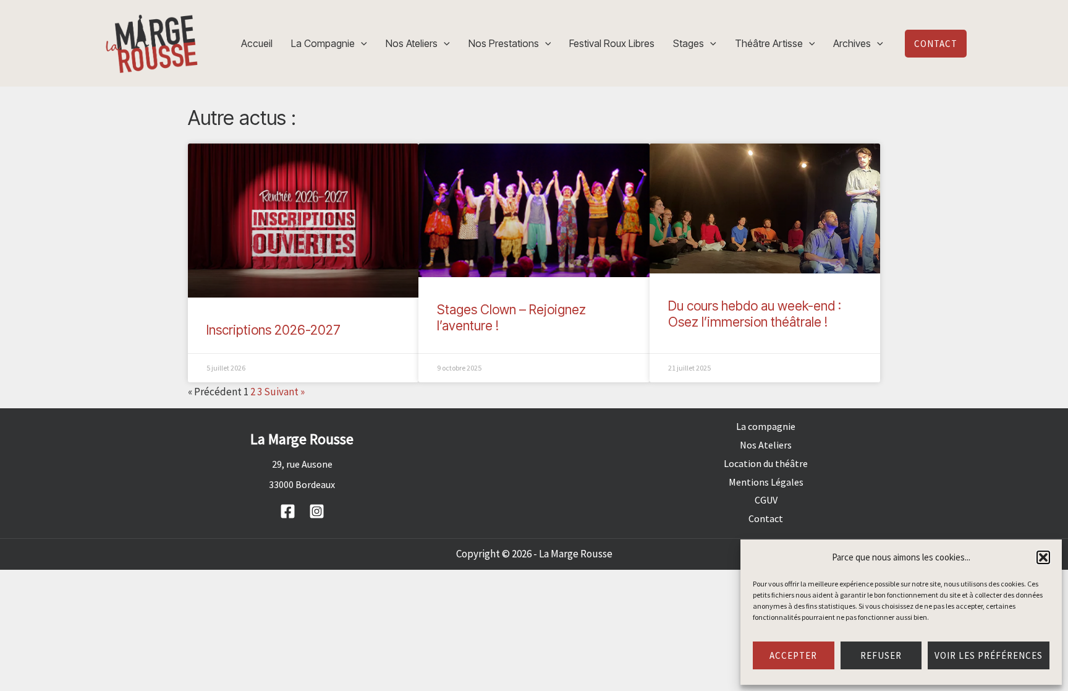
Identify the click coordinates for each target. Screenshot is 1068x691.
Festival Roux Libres (612, 43)
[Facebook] (287, 511)
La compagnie (765, 426)
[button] (1043, 557)
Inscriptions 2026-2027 (273, 330)
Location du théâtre (766, 463)
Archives (852, 43)
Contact (765, 518)
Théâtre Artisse (769, 43)
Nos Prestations (503, 43)
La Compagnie (323, 43)
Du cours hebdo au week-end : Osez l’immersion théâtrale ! (754, 313)
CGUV (766, 500)
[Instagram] (316, 511)
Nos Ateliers (412, 43)
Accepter (793, 655)
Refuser (881, 655)
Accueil (257, 43)
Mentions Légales (766, 482)
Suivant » (284, 391)
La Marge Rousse (575, 553)
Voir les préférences (988, 655)
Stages (688, 43)
